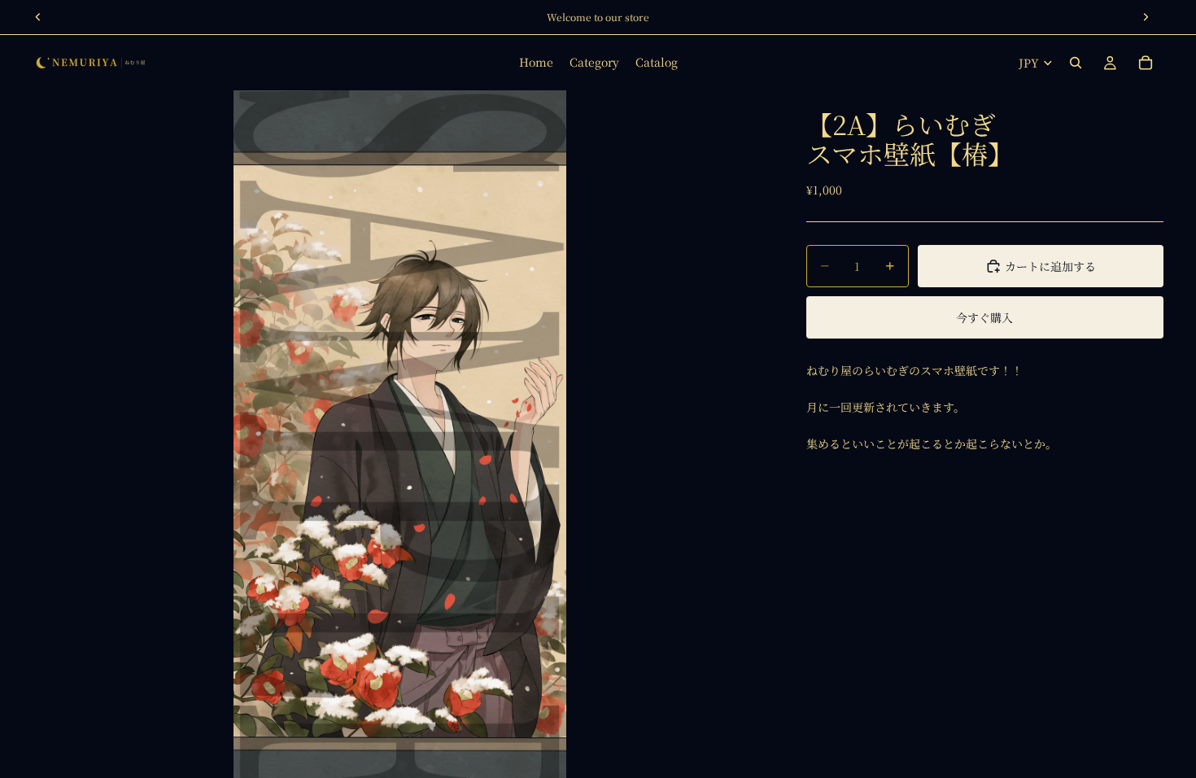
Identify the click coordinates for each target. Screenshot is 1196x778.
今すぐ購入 (984, 317)
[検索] (1075, 63)
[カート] (1145, 63)
